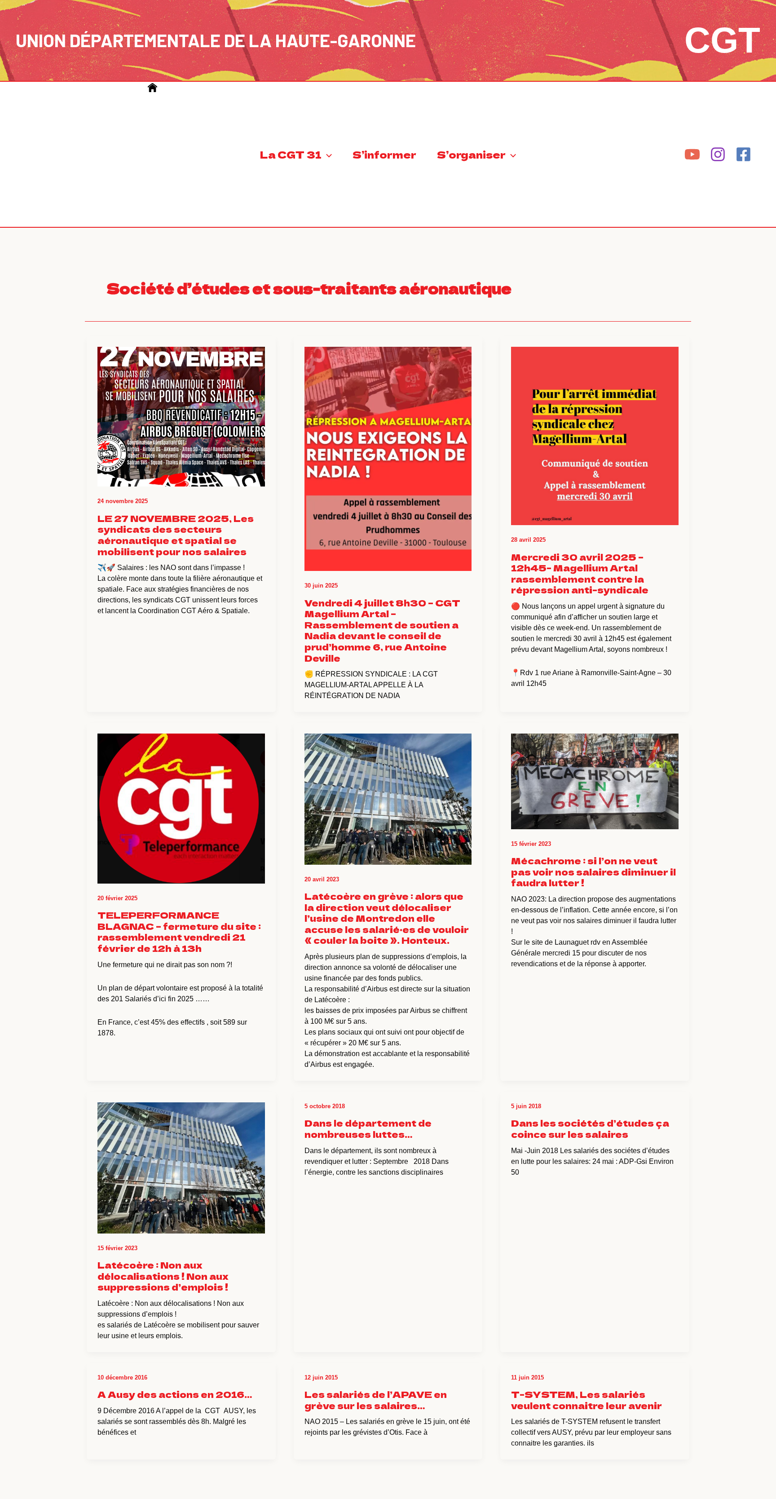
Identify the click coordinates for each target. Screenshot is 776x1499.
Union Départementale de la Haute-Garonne (216, 40)
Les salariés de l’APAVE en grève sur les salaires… (375, 1400)
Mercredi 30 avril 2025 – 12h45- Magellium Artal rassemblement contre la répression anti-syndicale (579, 573)
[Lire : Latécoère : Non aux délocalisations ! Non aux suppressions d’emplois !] (181, 1162)
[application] (327, 154)
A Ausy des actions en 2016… (174, 1394)
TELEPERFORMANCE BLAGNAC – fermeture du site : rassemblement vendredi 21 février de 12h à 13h (179, 931)
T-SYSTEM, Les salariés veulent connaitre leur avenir (586, 1400)
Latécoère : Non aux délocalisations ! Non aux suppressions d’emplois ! (163, 1275)
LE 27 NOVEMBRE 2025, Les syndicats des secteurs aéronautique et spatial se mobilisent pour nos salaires (175, 535)
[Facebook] (743, 154)
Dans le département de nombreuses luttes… (368, 1128)
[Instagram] (718, 154)
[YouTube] (692, 154)
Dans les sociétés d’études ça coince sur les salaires (590, 1128)
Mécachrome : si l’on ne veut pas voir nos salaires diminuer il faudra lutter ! (593, 871)
